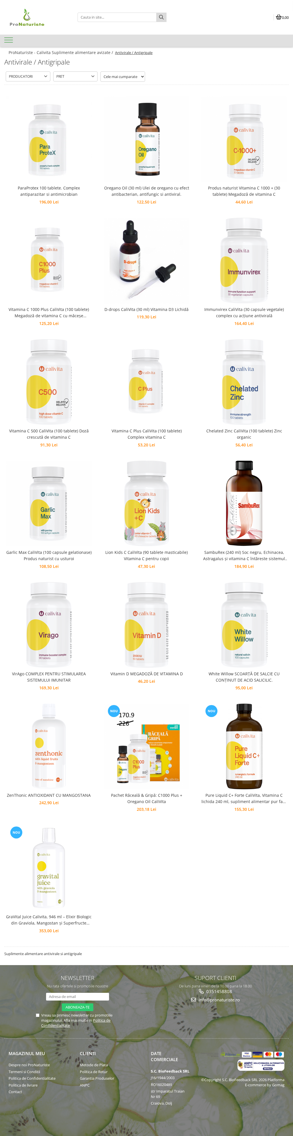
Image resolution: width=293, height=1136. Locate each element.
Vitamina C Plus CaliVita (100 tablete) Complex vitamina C (147, 434)
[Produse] (9, 41)
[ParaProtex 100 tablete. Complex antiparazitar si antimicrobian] (49, 139)
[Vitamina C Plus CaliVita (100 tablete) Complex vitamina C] (146, 382)
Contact (15, 1091)
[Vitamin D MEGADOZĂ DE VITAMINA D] (146, 625)
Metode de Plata (94, 1064)
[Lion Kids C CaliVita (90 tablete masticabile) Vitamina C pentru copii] (146, 503)
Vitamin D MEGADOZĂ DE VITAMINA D (146, 673)
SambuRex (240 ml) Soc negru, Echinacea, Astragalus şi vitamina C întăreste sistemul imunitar (244, 556)
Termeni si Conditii (24, 1071)
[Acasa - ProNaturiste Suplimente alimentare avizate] (36, 17)
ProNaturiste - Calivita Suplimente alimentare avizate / (61, 52)
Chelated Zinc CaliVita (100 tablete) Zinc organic (244, 434)
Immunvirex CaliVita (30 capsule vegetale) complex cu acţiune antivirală (244, 312)
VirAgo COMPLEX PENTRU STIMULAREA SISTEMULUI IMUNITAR (49, 677)
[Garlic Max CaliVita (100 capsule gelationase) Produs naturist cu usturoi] (49, 503)
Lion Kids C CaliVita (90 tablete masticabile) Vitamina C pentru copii (146, 555)
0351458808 (218, 991)
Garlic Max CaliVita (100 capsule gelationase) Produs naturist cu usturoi (49, 555)
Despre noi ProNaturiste (29, 1064)
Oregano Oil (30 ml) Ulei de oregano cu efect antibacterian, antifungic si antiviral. (146, 191)
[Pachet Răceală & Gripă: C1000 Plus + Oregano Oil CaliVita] (146, 746)
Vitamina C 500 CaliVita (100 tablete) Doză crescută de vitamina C (49, 434)
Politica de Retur (94, 1071)
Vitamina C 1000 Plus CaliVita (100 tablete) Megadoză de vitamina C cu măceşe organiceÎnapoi (49, 313)
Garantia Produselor (97, 1078)
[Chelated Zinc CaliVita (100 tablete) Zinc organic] (244, 382)
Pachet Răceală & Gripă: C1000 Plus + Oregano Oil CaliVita (146, 798)
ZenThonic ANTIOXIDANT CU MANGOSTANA (49, 795)
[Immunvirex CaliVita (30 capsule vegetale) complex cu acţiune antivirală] (244, 261)
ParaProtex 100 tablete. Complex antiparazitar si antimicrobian (49, 191)
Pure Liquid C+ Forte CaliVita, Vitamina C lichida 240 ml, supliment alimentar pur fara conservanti (244, 798)
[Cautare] (161, 17)
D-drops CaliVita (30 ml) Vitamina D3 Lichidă (146, 309)
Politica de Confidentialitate (32, 1078)
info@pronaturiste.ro (218, 1000)
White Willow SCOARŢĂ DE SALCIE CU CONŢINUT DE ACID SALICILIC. (244, 677)
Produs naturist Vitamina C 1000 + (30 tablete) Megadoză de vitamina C (244, 191)
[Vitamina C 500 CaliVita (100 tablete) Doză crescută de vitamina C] (49, 382)
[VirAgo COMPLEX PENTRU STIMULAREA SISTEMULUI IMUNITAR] (49, 625)
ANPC (85, 1085)
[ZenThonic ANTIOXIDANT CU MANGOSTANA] (49, 746)
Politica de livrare (23, 1085)
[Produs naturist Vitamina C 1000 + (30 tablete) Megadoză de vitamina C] (244, 139)
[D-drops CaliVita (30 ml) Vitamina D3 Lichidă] (146, 261)
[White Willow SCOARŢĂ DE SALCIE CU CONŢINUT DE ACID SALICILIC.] (244, 625)
